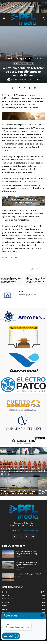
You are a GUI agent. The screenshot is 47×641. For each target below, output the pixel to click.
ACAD (15, 79)
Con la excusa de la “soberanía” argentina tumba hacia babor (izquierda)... (27, 564)
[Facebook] (19, 88)
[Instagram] (20, 536)
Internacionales (9, 58)
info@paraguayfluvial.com (28, 530)
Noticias (30, 63)
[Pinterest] (29, 88)
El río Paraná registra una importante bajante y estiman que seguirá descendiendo (11, 280)
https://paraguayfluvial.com (27, 295)
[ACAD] (9, 79)
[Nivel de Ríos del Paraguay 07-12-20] (8, 577)
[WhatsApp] (35, 88)
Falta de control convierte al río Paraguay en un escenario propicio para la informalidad (35, 280)
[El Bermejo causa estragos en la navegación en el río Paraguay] (8, 554)
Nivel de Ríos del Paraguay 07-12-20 (28, 574)
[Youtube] (32, 536)
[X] (24, 88)
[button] (42, 615)
